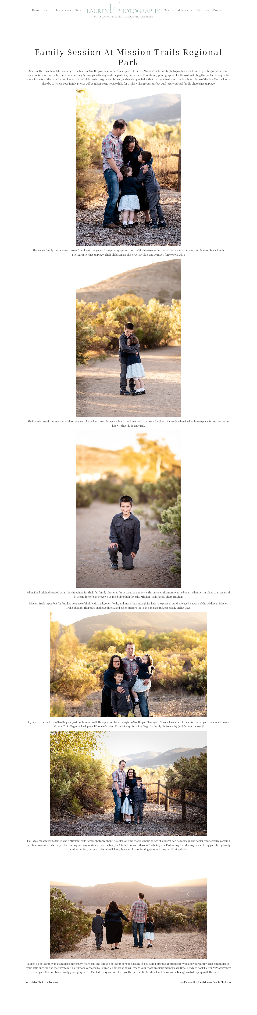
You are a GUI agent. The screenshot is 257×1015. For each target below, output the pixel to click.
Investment (64, 10)
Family (169, 10)
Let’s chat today (97, 972)
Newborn (203, 10)
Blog (78, 10)
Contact (219, 10)
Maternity (185, 10)
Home (36, 10)
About (47, 10)
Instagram (183, 972)
